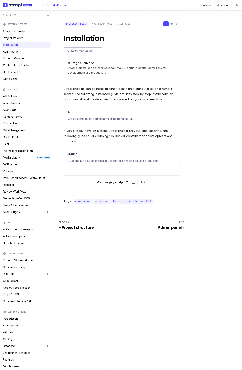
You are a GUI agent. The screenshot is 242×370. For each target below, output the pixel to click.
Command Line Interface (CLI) (132, 201)
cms (43, 5)
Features (13, 89)
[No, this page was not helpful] (143, 182)
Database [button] (9, 345)
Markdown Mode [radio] (103, 24)
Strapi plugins (11, 212)
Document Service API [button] (17, 301)
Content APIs (15, 253)
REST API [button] (9, 274)
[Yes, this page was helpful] (134, 182)
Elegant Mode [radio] (77, 24)
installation (101, 201)
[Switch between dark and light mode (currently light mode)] (237, 6)
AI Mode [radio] (125, 24)
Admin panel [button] (10, 325)
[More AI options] (99, 51)
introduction (82, 201)
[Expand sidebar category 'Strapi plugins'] (48, 212)
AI (9, 222)
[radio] (166, 23)
